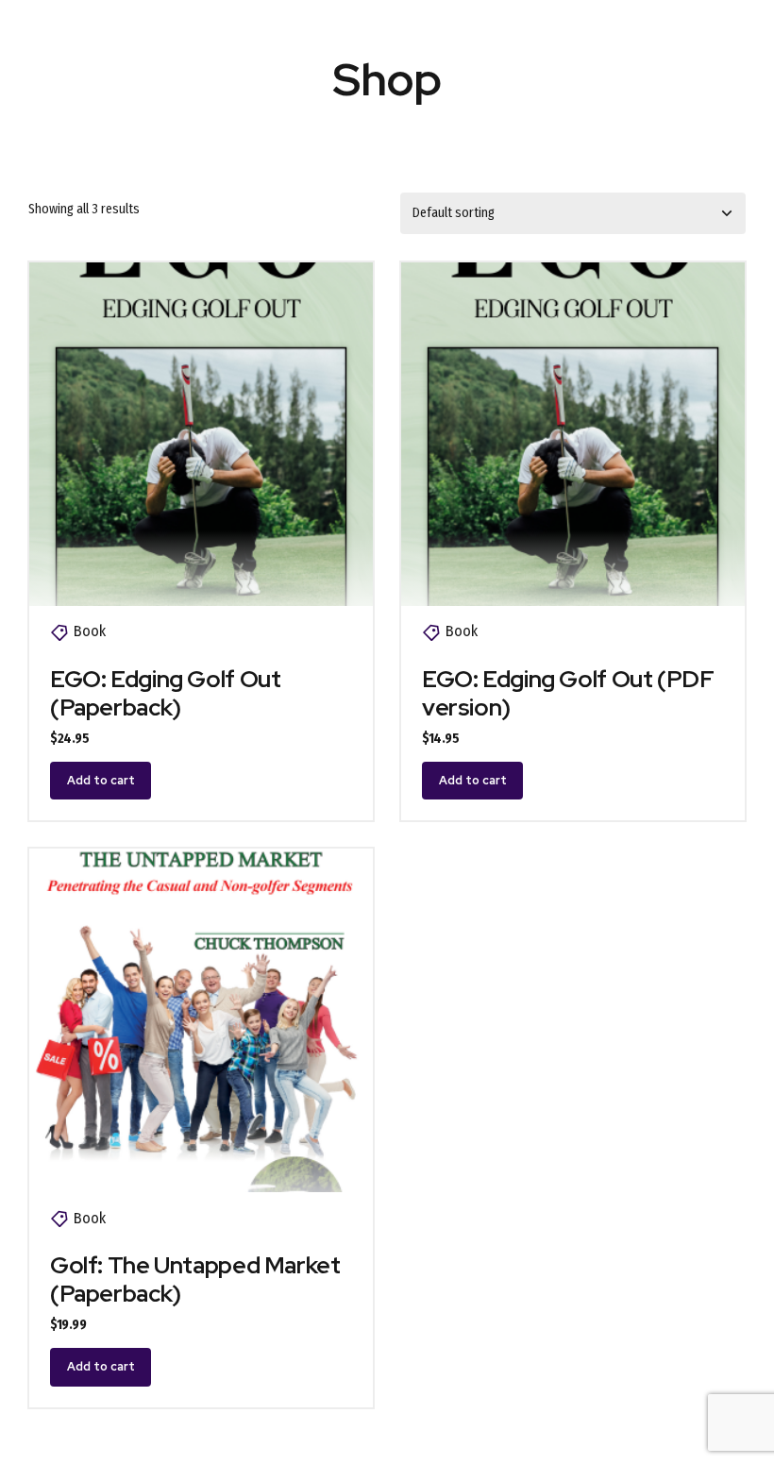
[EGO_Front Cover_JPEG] (201, 434)
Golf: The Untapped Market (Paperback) (195, 1279)
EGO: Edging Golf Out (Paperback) (165, 693)
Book (90, 631)
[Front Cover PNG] (201, 1020)
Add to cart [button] (101, 780)
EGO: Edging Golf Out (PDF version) (568, 693)
